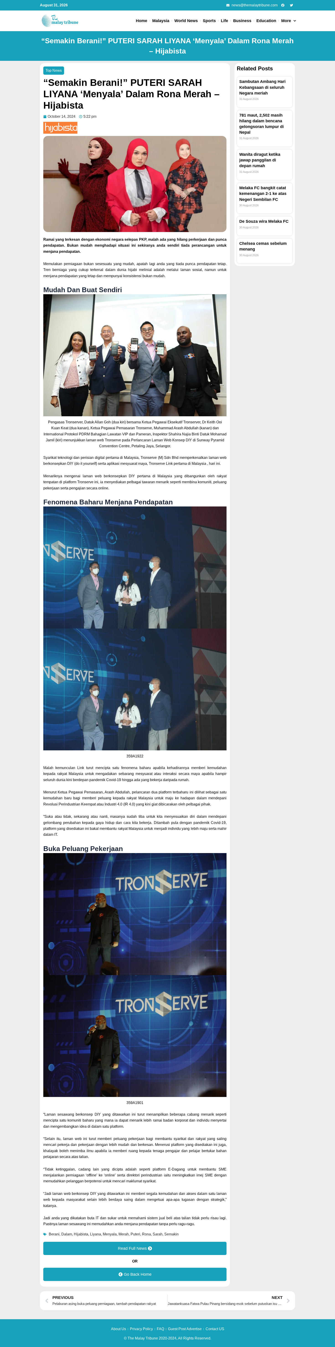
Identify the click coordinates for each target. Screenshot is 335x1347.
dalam (66, 1234)
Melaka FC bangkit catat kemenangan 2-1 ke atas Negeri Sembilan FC (262, 194)
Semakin (171, 1234)
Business (242, 20)
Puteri (135, 1234)
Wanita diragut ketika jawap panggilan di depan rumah (259, 160)
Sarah (157, 1234)
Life (224, 20)
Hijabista (81, 1234)
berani (54, 1234)
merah (124, 1234)
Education (266, 20)
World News (186, 20)
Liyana (95, 1234)
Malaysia (160, 20)
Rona (146, 1234)
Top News (54, 70)
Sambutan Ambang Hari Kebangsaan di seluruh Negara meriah (262, 87)
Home (141, 20)
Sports (209, 20)
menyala (110, 1234)
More (286, 20)
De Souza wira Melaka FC (264, 221)
